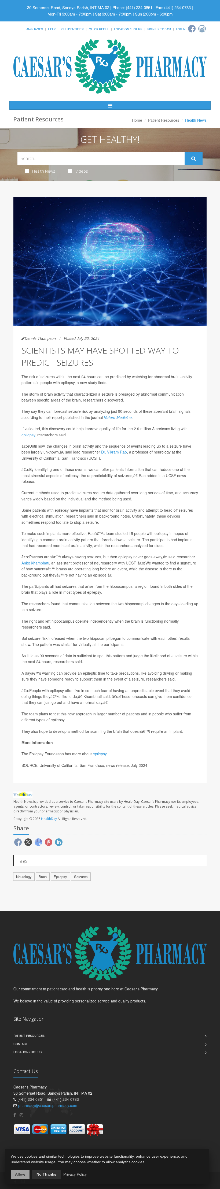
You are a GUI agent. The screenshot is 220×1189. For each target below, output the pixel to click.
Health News (43, 171)
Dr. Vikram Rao (114, 452)
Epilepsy (60, 876)
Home (137, 120)
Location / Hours (128, 29)
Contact (20, 1044)
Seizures (81, 876)
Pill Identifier (72, 29)
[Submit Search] (194, 158)
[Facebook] (192, 28)
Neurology (24, 876)
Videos (81, 171)
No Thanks (46, 1174)
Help (52, 29)
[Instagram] (202, 28)
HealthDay (49, 818)
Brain (43, 876)
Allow (20, 1174)
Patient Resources (163, 120)
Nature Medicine (118, 417)
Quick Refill (99, 29)
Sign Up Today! (159, 29)
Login (180, 29)
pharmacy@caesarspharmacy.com (47, 1105)
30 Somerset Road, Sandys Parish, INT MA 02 (68, 7)
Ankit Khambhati (35, 563)
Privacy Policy (75, 1174)
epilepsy (28, 434)
